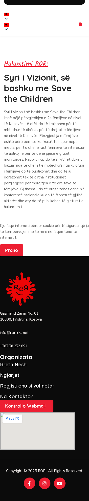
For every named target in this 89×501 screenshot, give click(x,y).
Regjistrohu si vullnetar (27, 386)
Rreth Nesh (13, 364)
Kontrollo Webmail (25, 406)
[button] (6, 25)
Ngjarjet (10, 375)
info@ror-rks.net (14, 332)
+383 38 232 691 (13, 346)
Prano (11, 250)
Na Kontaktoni (17, 396)
